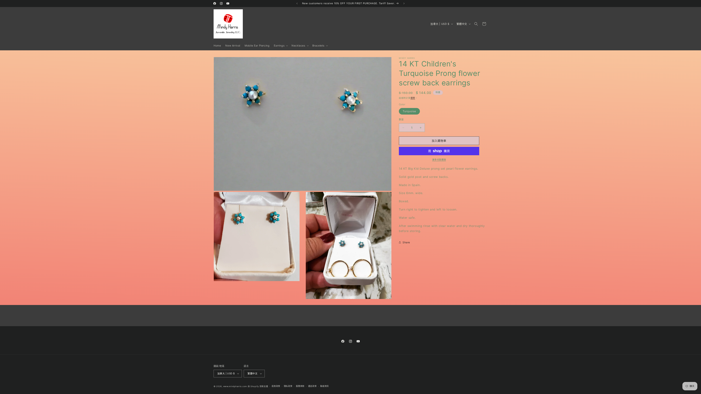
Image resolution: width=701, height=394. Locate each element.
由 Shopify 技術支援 (258, 386)
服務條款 (300, 386)
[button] (280, 45)
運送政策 (312, 386)
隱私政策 (288, 386)
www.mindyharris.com (235, 386)
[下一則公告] (404, 3)
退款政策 (276, 386)
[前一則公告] (297, 3)
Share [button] (406, 242)
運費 (413, 98)
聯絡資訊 (324, 386)
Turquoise (409, 111)
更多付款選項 (439, 159)
